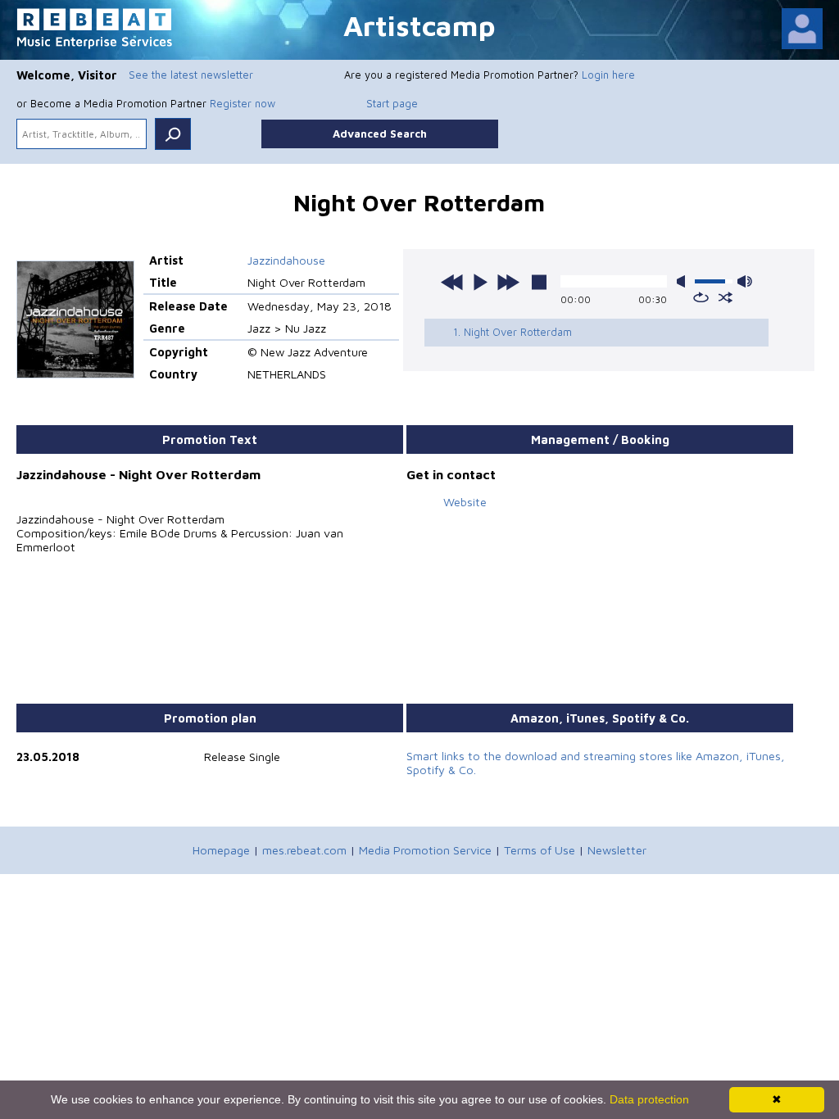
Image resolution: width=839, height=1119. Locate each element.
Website (465, 502)
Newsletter (616, 850)
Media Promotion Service (425, 850)
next (508, 281)
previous (452, 281)
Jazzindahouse (286, 260)
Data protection (649, 1099)
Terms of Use (539, 850)
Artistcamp (419, 25)
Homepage (221, 850)
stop (539, 281)
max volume (744, 281)
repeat (701, 297)
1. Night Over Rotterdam (512, 331)
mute (684, 281)
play (480, 281)
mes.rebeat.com (304, 850)
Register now (242, 103)
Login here (608, 74)
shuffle (725, 297)
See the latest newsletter (191, 74)
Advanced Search (380, 133)
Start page (392, 103)
